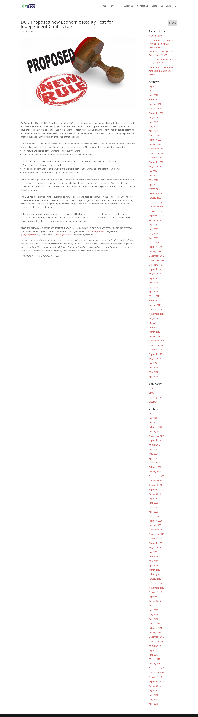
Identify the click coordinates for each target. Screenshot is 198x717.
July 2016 (153, 363)
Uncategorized (156, 397)
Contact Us (142, 6)
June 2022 (153, 95)
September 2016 (157, 354)
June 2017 (153, 327)
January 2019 (155, 251)
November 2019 (156, 206)
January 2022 (155, 104)
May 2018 (153, 287)
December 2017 (156, 309)
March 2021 (154, 135)
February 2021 (155, 139)
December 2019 (156, 202)
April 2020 (153, 184)
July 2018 (153, 278)
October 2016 (155, 349)
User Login (166, 6)
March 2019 (154, 242)
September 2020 (157, 162)
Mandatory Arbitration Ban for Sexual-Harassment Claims (161, 71)
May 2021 (153, 126)
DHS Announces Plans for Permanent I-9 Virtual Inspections (161, 44)
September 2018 (157, 269)
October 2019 (155, 211)
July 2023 (153, 86)
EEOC (151, 392)
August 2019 (155, 220)
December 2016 (156, 340)
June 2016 (153, 367)
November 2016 (156, 345)
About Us (128, 6)
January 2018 (155, 305)
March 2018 (154, 296)
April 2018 (153, 291)
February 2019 (155, 246)
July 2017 (153, 322)
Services (114, 6)
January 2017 (155, 336)
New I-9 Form (155, 35)
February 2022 (155, 99)
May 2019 (153, 233)
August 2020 (155, 166)
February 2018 (155, 300)
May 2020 (153, 180)
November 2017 (156, 313)
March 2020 (154, 188)
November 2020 (156, 153)
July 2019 (153, 224)
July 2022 (153, 90)
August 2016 (155, 358)
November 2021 (156, 108)
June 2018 (153, 282)
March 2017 (154, 331)
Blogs (154, 6)
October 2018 (155, 264)
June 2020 (153, 175)
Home (103, 6)
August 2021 (155, 117)
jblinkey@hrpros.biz (64, 234)
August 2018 (155, 273)
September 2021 (157, 113)
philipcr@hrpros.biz (30, 234)
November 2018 (156, 260)
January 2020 (155, 197)
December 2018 (156, 255)
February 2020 (155, 193)
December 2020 (156, 148)
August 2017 (155, 318)
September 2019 (157, 215)
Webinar (153, 401)
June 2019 (153, 229)
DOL (151, 388)
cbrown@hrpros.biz (95, 231)
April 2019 (153, 238)
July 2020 (153, 171)
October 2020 (155, 157)
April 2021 (153, 130)
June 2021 (153, 121)
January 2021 (155, 144)
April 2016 (153, 376)
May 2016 (153, 372)
